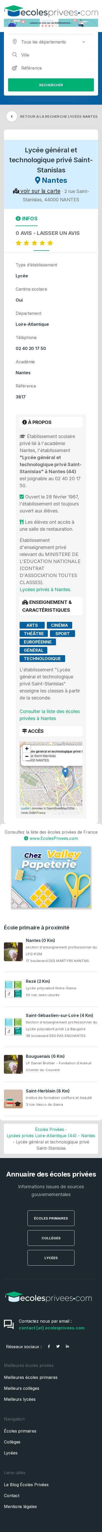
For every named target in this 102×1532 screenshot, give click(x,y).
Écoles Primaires (51, 1218)
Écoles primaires (20, 1431)
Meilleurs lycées (20, 1399)
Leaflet (25, 808)
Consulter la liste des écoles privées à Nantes (50, 715)
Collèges (51, 1238)
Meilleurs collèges (21, 1388)
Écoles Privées (49, 1129)
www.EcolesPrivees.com (53, 838)
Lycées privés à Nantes (45, 589)
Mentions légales (20, 1506)
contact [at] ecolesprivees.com (51, 1327)
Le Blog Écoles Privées (26, 1484)
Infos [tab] (29, 218)
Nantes (88, 1135)
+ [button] (27, 748)
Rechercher (51, 85)
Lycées (51, 1258)
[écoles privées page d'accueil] (48, 1304)
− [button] (27, 756)
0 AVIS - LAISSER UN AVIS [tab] (49, 233)
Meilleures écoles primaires (31, 1377)
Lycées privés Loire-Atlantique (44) (42, 1135)
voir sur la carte (39, 191)
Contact (11, 1495)
